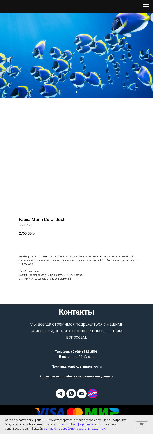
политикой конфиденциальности (80, 424)
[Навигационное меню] (146, 6)
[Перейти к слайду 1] (76, 189)
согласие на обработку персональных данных (74, 428)
